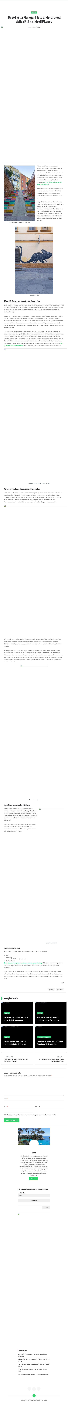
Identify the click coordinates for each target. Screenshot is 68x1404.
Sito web (37, 1106)
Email (6, 1106)
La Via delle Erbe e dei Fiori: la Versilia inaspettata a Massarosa (32, 1355)
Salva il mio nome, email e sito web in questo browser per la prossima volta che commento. (31, 1115)
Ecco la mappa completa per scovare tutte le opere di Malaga (23, 963)
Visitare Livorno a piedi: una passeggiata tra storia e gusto (32, 1370)
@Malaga (51, 989)
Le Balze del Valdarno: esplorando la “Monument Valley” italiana (34, 1360)
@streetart (60, 989)
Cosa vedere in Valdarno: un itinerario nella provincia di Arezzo (33, 1365)
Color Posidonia (38, 1400)
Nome (6, 1098)
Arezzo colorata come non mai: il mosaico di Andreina (33, 1374)
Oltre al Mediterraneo (44, 1037)
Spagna (34, 12)
